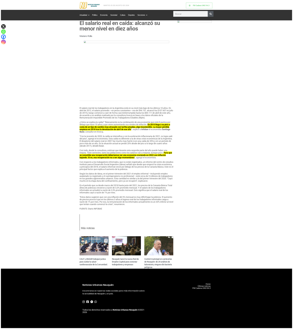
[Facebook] (3, 36)
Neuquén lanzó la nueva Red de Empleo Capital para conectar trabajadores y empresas (125, 262)
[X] (3, 26)
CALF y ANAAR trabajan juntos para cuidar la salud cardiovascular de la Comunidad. (93, 262)
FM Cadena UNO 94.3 (201, 288)
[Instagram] (3, 42)
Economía (103, 15)
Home (208, 284)
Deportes (131, 15)
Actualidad (83, 15)
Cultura (122, 15)
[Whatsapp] (3, 31)
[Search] (210, 14)
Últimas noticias (204, 286)
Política (94, 15)
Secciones (141, 15)
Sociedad (113, 15)
